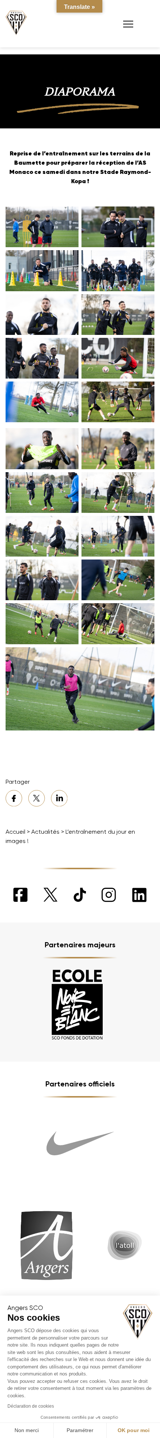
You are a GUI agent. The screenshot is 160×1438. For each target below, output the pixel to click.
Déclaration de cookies (30, 1406)
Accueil (15, 831)
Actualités (45, 831)
